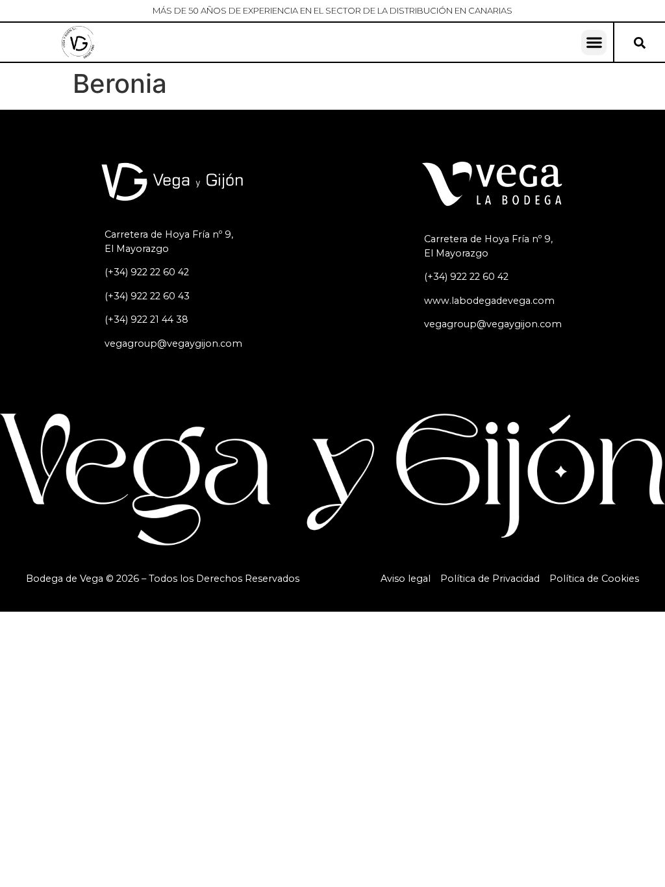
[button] (594, 42)
